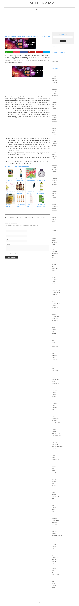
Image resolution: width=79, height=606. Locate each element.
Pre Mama (54, 472)
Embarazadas (54, 355)
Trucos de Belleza (55, 557)
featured (13, 210)
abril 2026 (54, 71)
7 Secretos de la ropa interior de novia (59, 55)
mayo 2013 (54, 219)
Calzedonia (54, 279)
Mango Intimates (55, 418)
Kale (43, 600)
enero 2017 (54, 137)
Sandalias (54, 507)
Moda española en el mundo (57, 446)
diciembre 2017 (55, 117)
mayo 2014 (54, 197)
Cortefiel (54, 312)
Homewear (54, 374)
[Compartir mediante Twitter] (46, 52)
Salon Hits (54, 503)
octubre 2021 (54, 89)
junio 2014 (54, 195)
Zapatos (53, 587)
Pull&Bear (54, 481)
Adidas (53, 244)
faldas (53, 357)
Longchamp (54, 403)
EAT (52, 344)
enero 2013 (54, 226)
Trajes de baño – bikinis (56, 550)
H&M (53, 372)
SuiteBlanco (54, 533)
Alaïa (53, 249)
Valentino (54, 559)
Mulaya (53, 457)
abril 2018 (54, 110)
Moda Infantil (55, 450)
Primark (53, 474)
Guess (53, 368)
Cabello (53, 275)
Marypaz (53, 429)
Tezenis (53, 542)
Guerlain (54, 366)
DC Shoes (54, 322)
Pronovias (54, 477)
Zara (53, 589)
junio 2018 (54, 106)
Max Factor (54, 431)
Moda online (54, 453)
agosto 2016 (54, 147)
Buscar (63, 40)
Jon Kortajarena (55, 379)
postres (53, 470)
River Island (54, 494)
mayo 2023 (54, 76)
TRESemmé (54, 553)
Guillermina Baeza (55, 370)
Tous (53, 548)
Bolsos (53, 270)
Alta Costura (54, 251)
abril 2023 (54, 78)
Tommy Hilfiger (55, 544)
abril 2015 (54, 176)
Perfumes (54, 466)
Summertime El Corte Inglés (57, 535)
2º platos (54, 238)
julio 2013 (54, 215)
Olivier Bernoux (55, 459)
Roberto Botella (55, 496)
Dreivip (53, 342)
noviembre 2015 (55, 163)
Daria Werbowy (55, 318)
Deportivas (54, 329)
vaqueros (54, 563)
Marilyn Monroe (55, 427)
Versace (53, 566)
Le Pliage (54, 396)
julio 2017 (54, 126)
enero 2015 (54, 182)
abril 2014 (54, 199)
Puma (53, 483)
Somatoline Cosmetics (56, 520)
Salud (53, 505)
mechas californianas (56, 435)
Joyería (53, 381)
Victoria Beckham (55, 574)
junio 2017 (54, 128)
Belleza (53, 259)
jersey (53, 377)
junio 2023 (54, 74)
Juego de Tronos (55, 383)
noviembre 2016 (55, 141)
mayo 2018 (54, 108)
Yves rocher (16, 210)
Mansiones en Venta (56, 422)
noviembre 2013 (55, 208)
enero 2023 (54, 84)
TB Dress (53, 537)
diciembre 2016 (55, 139)
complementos (55, 307)
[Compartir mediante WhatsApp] (9, 52)
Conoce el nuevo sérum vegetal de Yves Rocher (38, 219)
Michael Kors (54, 437)
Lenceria (54, 398)
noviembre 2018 (55, 97)
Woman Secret (55, 579)
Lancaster (54, 394)
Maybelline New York (56, 433)
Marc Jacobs (54, 424)
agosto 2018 (54, 102)
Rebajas (53, 487)
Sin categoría (54, 518)
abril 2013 (54, 221)
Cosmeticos (54, 314)
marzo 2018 (54, 111)
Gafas (53, 362)
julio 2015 (54, 171)
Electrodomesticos (56, 349)
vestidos (54, 568)
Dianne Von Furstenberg (57, 336)
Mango (53, 414)
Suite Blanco (54, 531)
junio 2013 (54, 217)
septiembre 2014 (55, 189)
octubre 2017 (54, 121)
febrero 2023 (54, 82)
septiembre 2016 (55, 145)
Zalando (54, 585)
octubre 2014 (54, 187)
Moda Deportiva (55, 444)
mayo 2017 (54, 130)
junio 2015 (54, 173)
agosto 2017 (54, 124)
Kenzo (53, 388)
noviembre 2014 (55, 186)
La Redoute (54, 390)
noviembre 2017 (55, 119)
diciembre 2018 (55, 95)
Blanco (53, 266)
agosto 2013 (54, 213)
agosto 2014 (54, 191)
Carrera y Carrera (55, 288)
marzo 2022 (54, 87)
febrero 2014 (54, 202)
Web (7, 239)
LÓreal (53, 405)
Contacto (37, 9)
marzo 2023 (54, 80)
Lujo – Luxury (55, 407)
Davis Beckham (55, 320)
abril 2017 (54, 132)
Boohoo (54, 272)
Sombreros (54, 522)
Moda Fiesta (54, 448)
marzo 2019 (54, 91)
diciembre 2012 (55, 228)
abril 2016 (54, 154)
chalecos (54, 296)
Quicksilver (54, 485)
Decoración (54, 325)
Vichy (53, 572)
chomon (8, 208)
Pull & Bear (54, 479)
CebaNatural (54, 294)
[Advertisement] (39, 21)
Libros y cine (54, 401)
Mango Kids (54, 420)
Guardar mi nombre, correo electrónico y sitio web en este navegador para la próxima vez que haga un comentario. (23, 253)
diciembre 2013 (55, 206)
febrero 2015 (54, 180)
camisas (53, 281)
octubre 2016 (54, 143)
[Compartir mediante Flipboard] (31, 52)
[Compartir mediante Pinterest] (39, 52)
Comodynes (54, 305)
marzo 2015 (54, 178)
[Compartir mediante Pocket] (16, 52)
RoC (53, 498)
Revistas (53, 492)
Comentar (8, 244)
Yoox (53, 581)
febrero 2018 (54, 113)
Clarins (53, 301)
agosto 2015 (54, 169)
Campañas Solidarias (56, 285)
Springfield (54, 526)
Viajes (53, 570)
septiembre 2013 (55, 212)
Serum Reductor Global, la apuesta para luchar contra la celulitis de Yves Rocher (26, 217)
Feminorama (39, 3)
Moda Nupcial (55, 451)
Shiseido (53, 514)
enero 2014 (54, 204)
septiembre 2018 (55, 100)
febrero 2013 (54, 225)
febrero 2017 (54, 136)
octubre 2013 (54, 210)
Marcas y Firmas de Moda (57, 425)
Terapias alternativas (56, 540)
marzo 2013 (54, 223)
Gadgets (53, 361)
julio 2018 (54, 104)
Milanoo (54, 440)
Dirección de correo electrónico (12, 234)
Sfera (53, 511)
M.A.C (53, 409)
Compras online (55, 309)
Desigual (54, 331)
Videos (53, 576)
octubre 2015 (54, 165)
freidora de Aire (55, 359)
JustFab (53, 385)
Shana (53, 513)
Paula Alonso (55, 464)
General (53, 364)
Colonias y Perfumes (56, 303)
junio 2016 (54, 150)
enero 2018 (54, 115)
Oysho (53, 461)
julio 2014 (54, 193)
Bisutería (54, 264)
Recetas (53, 490)
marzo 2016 (54, 156)
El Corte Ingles (55, 346)
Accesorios (54, 242)
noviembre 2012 (55, 230)
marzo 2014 (54, 200)
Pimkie (53, 468)
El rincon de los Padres (56, 348)
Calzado (54, 277)
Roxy (53, 500)
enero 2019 (54, 93)
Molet (53, 455)
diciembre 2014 (55, 184)
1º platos (54, 236)
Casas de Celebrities (56, 290)
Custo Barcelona (55, 316)
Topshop (54, 546)
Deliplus (53, 327)
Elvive (53, 353)
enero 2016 (54, 160)
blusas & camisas (55, 268)
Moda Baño (54, 442)
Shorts (53, 516)
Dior (53, 338)
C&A (53, 273)
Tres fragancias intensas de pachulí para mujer (61, 63)
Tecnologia (54, 539)
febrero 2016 (54, 158)
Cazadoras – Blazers (56, 292)
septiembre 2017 (55, 123)
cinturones (54, 299)
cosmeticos (10, 210)
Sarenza (53, 509)
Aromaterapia (55, 253)
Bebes (53, 257)
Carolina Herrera (55, 286)
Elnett (53, 351)
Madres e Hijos (55, 411)
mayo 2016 (54, 152)
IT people (54, 375)
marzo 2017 (54, 134)
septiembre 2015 (55, 167)
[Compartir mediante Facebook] (24, 52)
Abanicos (54, 240)
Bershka (53, 260)
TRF (52, 555)
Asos (53, 255)
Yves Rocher (11, 209)
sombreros (54, 524)
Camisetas (54, 283)
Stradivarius (54, 529)
